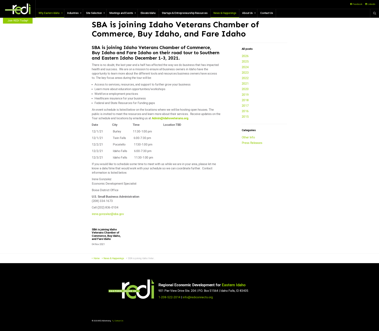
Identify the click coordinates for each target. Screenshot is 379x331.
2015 (245, 116)
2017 (245, 105)
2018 (245, 100)
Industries (72, 13)
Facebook (357, 4)
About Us (247, 13)
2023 (245, 72)
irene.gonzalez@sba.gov (108, 214)
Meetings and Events (121, 13)
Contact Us (266, 13)
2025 (245, 61)
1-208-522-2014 (169, 297)
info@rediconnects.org (198, 297)
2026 (245, 56)
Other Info (248, 137)
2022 (245, 78)
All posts (247, 49)
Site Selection (94, 13)
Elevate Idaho (148, 13)
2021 (245, 83)
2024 (245, 67)
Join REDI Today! (17, 20)
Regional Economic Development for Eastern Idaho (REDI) (18, 9)
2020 (245, 89)
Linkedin (371, 4)
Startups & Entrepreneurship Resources (184, 13)
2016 (245, 111)
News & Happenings (224, 13)
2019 (245, 94)
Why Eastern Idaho (49, 13)
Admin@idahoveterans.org (170, 118)
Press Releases (252, 143)
